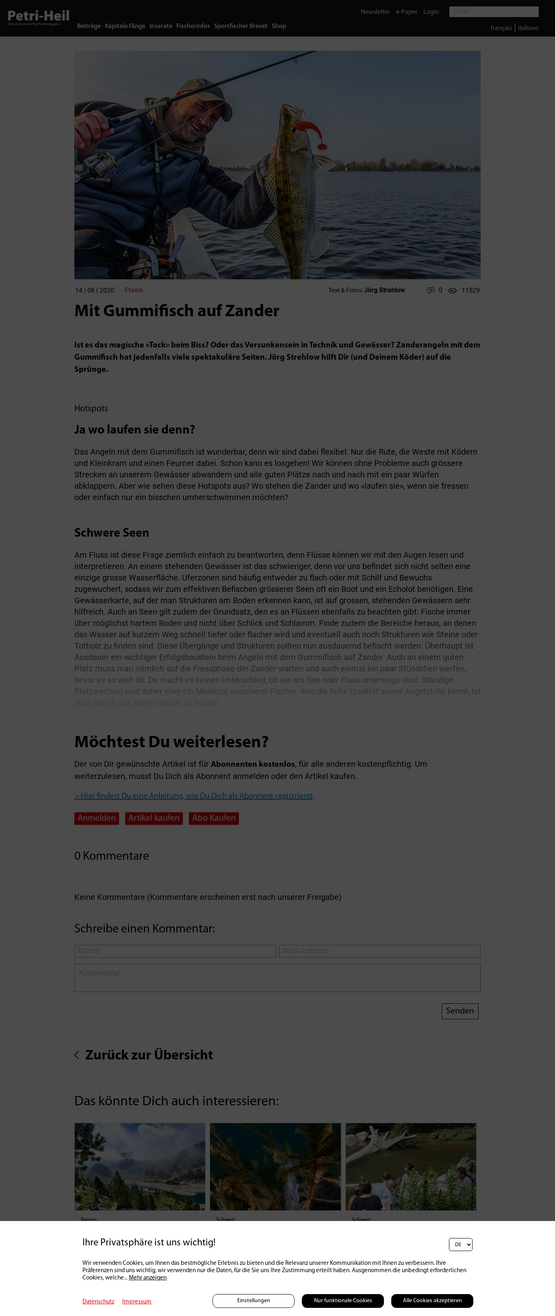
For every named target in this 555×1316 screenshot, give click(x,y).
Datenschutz (98, 1302)
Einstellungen (253, 1301)
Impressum (137, 1302)
